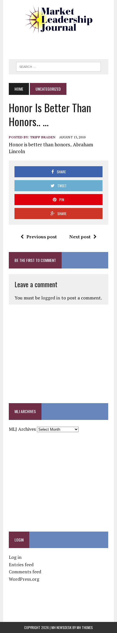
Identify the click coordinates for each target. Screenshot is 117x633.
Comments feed (25, 572)
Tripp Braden (42, 137)
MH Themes (85, 627)
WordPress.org (24, 579)
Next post (80, 237)
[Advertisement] (63, 44)
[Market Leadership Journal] (58, 20)
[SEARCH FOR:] (58, 66)
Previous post (41, 237)
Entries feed (21, 564)
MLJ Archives (22, 429)
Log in (15, 557)
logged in (50, 298)
